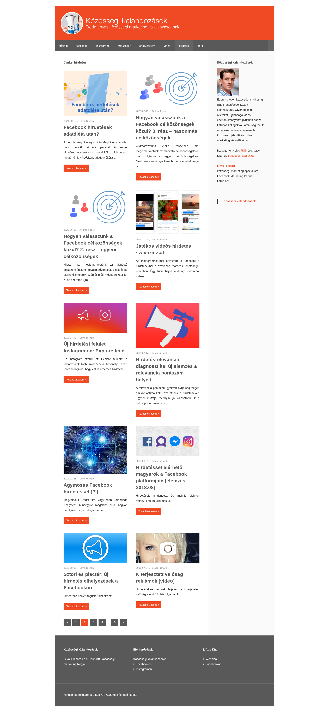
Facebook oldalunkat (241, 155)
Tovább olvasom (75, 168)
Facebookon (143, 664)
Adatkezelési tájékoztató (121, 694)
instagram (102, 45)
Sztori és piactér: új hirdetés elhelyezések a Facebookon (91, 581)
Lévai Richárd (87, 121)
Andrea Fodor (159, 111)
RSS (244, 150)
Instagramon (144, 669)
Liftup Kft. (94, 659)
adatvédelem (147, 45)
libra (200, 45)
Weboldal (211, 659)
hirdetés (184, 45)
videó (167, 45)
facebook (82, 45)
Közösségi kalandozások (239, 201)
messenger (124, 45)
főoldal (63, 45)
